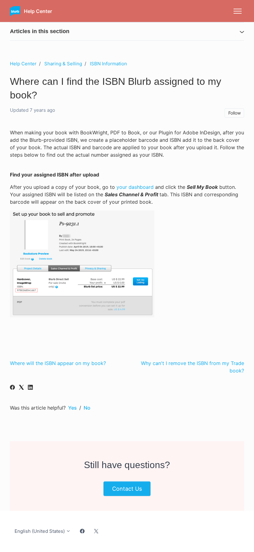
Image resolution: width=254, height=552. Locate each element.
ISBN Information (108, 64)
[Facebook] (12, 388)
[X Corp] (21, 388)
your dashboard (135, 187)
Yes (72, 408)
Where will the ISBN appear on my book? (58, 363)
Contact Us (127, 488)
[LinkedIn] (30, 388)
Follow (234, 112)
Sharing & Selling (63, 64)
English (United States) (40, 531)
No (87, 408)
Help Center (23, 64)
